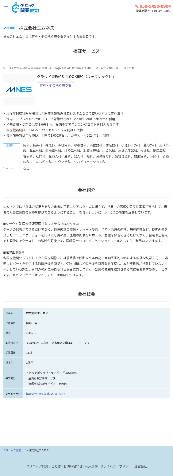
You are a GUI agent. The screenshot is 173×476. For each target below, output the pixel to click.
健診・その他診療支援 (55, 85)
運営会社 (140, 466)
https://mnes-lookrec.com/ (43, 393)
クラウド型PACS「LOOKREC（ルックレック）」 (76, 76)
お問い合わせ (73, 466)
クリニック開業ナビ (14, 450)
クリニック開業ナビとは (43, 466)
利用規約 (91, 466)
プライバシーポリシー (116, 466)
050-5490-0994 (155, 6)
